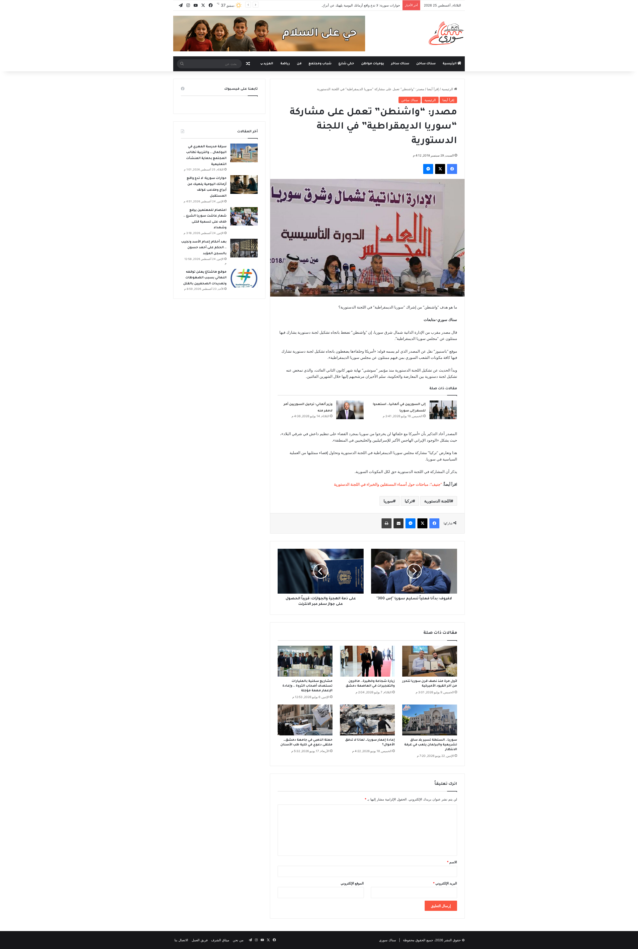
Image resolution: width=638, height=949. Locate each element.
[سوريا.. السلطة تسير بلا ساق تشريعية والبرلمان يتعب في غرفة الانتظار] (429, 720)
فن (299, 64)
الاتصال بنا (181, 940)
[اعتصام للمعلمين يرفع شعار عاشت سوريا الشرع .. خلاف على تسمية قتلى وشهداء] (244, 216)
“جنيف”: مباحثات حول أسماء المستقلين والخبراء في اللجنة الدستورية (388, 484)
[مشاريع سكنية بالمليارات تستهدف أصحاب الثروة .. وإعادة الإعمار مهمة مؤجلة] (305, 661)
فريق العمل (200, 940)
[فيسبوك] (452, 169)
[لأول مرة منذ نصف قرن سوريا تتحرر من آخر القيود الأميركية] (429, 661)
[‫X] (440, 169)
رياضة (285, 64)
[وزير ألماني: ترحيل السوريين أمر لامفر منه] (350, 409)
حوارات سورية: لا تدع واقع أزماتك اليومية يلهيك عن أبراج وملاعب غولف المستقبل (344, 5)
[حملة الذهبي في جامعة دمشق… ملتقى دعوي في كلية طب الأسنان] (305, 720)
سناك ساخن (426, 64)
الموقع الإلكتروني (352, 883)
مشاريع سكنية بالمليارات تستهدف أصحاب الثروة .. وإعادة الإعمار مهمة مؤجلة (307, 686)
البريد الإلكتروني (445, 883)
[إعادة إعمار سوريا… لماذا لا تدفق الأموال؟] (367, 720)
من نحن (238, 940)
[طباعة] (387, 523)
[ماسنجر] (428, 169)
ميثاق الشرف (220, 940)
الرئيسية (450, 64)
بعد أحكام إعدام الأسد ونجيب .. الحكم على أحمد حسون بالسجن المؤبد (204, 247)
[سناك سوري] (447, 33)
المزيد (268, 64)
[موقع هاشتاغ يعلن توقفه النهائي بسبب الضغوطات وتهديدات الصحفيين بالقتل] (244, 278)
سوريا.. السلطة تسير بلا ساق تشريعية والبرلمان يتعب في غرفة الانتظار (430, 744)
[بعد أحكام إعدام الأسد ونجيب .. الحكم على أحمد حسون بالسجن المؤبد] (244, 248)
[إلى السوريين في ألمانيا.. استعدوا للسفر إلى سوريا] (443, 409)
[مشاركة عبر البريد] (398, 523)
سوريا (388, 500)
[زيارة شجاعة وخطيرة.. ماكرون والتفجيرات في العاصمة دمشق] (367, 661)
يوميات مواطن (372, 64)
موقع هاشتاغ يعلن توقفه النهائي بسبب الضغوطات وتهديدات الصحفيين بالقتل (205, 278)
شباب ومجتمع (320, 64)
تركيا (408, 500)
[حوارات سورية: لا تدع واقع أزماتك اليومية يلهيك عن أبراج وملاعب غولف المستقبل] (244, 184)
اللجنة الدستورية (437, 500)
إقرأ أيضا (433, 89)
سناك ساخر (400, 64)
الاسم (452, 862)
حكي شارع (346, 64)
